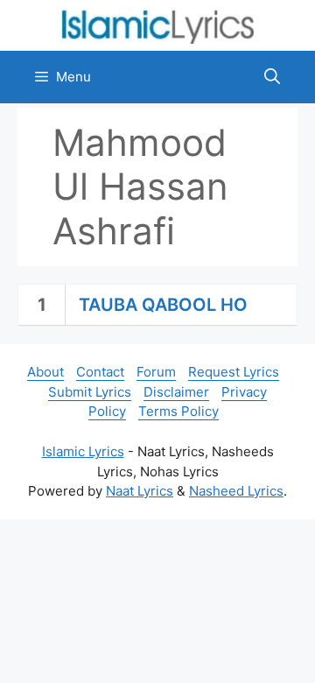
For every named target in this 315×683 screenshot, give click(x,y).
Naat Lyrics (139, 490)
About (45, 371)
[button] (272, 77)
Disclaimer (176, 392)
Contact (100, 371)
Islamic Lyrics (83, 451)
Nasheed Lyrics (236, 490)
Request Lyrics (233, 371)
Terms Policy (178, 411)
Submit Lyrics (89, 392)
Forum (156, 371)
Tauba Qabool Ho (163, 304)
